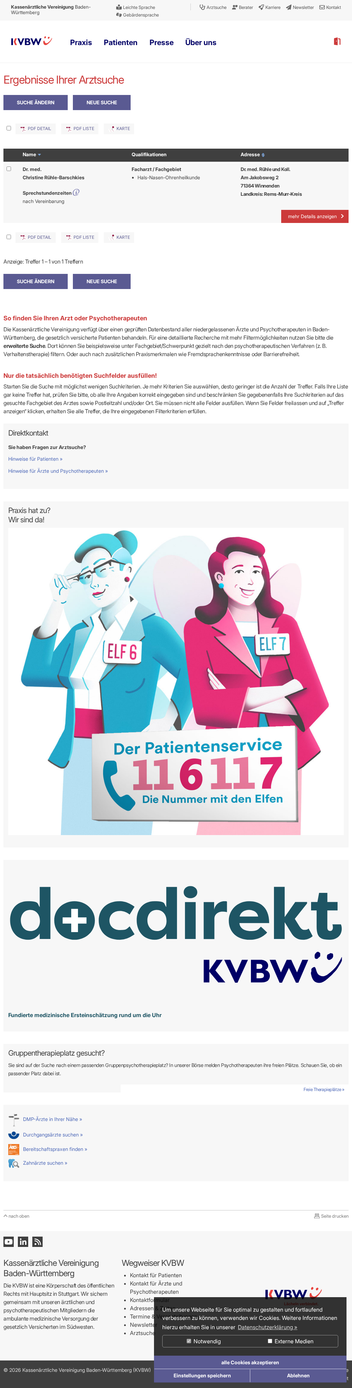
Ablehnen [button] (298, 1375)
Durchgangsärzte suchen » (52, 1135)
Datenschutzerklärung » (267, 1327)
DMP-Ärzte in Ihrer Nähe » (52, 1119)
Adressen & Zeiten (153, 1308)
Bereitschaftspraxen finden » (54, 1149)
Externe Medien (293, 1341)
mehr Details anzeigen (312, 216)
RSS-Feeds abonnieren (37, 1242)
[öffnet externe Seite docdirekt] (176, 1002)
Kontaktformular (150, 1299)
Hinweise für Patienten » (35, 459)
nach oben (19, 1216)
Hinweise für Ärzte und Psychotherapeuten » (58, 471)
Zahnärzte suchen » (44, 1163)
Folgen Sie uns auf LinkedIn (23, 1242)
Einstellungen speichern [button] (202, 1375)
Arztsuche (142, 1333)
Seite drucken (335, 1216)
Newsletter (143, 1324)
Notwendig (206, 1341)
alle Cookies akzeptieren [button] (250, 1362)
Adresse (251, 154)
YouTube (8, 1242)
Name (30, 154)
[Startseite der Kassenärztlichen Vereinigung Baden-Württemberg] (32, 42)
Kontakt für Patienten (156, 1275)
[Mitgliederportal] (337, 42)
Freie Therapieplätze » (324, 1089)
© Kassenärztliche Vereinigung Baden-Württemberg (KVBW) (77, 1370)
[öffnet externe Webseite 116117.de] (176, 833)
